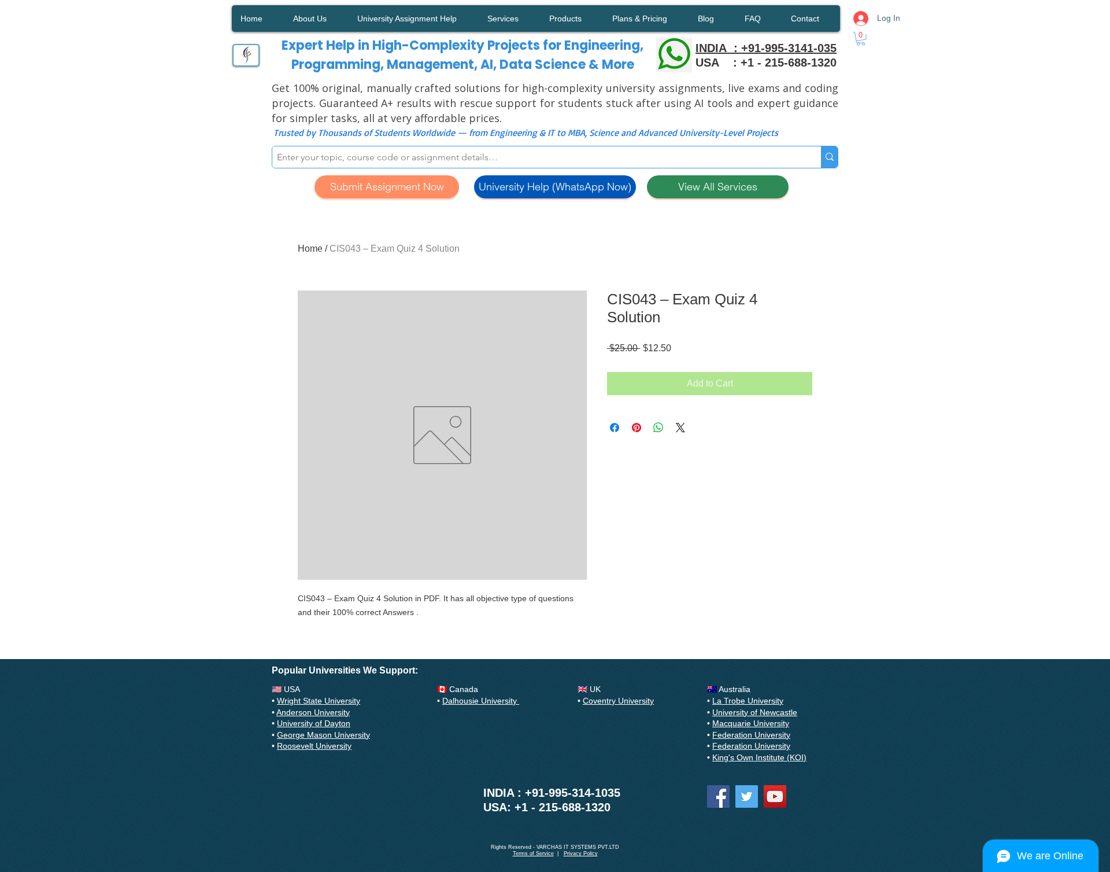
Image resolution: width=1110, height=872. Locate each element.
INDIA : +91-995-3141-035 (766, 48)
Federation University (751, 734)
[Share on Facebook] (614, 428)
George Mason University (323, 734)
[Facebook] (718, 796)
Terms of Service (533, 853)
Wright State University (318, 700)
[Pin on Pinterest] (636, 428)
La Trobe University (747, 700)
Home (310, 248)
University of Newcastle (754, 712)
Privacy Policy (581, 853)
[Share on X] (680, 428)
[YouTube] (775, 796)
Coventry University (618, 700)
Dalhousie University (480, 700)
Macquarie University (750, 723)
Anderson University (313, 712)
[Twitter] (746, 796)
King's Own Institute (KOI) (759, 757)
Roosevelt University (314, 745)
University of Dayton (313, 723)
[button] (861, 39)
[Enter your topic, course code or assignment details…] (829, 157)
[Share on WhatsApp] (658, 428)
